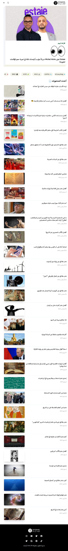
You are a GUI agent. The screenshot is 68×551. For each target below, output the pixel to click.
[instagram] (26, 536)
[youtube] (31, 536)
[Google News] (31, 541)
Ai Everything (59, 74)
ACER (25, 74)
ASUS (36, 74)
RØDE (14, 74)
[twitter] (36, 536)
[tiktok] (41, 541)
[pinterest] (36, 541)
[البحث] (8, 3)
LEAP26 (47, 74)
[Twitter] (26, 541)
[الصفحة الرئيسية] (59, 3)
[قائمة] (4, 3)
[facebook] (41, 536)
